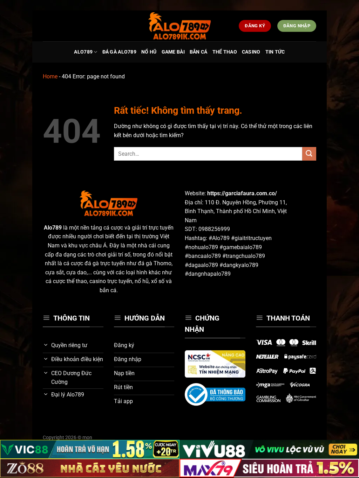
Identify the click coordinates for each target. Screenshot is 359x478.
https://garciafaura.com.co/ (242, 193)
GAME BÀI (173, 52)
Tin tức (275, 52)
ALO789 (83, 52)
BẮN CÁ (199, 52)
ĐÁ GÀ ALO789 (119, 52)
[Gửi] (309, 154)
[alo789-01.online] (179, 25)
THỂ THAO (224, 52)
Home (50, 76)
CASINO (251, 52)
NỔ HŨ (148, 52)
